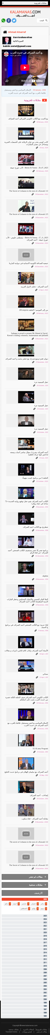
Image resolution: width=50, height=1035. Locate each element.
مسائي (45, 674)
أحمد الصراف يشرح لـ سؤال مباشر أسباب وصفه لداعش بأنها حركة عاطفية (29, 453)
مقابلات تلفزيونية (41, 1029)
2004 (45, 986)
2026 (45, 899)
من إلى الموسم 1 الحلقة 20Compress (33, 310)
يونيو (42, 908)
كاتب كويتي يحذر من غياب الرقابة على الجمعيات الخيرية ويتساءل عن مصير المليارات (26, 143)
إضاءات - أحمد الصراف (39, 795)
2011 (45, 962)
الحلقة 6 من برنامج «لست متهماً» (35, 478)
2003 (45, 989)
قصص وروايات (27, 1032)
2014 (45, 952)
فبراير (33, 904)
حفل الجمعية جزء (41, 382)
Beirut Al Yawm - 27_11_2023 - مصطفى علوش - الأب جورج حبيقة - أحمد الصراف (27, 239)
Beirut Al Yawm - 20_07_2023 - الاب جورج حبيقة (29, 168)
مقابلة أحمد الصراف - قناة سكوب (35, 819)
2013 (45, 956)
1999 (45, 1002)
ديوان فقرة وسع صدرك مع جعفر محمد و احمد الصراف (26, 359)
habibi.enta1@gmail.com (16, 46)
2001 (45, 996)
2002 (45, 992)
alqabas (45, 576)
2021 (45, 929)
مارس (24, 904)
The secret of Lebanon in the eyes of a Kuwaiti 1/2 (29, 842)
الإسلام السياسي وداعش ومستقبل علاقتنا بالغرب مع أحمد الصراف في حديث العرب (28, 724)
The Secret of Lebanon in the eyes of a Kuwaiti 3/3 (28, 865)
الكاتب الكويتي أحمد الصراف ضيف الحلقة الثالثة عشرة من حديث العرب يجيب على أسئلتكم (26, 698)
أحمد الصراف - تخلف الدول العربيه (34, 287)
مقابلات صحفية (14, 1029)
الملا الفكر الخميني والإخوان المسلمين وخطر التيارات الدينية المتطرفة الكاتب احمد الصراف (27, 600)
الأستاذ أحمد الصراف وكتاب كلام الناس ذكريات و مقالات (26, 651)
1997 (45, 1009)
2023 (45, 922)
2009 (45, 969)
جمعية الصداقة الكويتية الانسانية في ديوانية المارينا (28, 263)
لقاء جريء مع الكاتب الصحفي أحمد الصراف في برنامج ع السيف (26, 626)
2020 (45, 932)
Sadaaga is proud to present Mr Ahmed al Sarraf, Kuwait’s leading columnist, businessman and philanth (27, 334)
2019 (45, 936)
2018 (45, 939)
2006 (45, 979)
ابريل (14, 904)
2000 (45, 999)
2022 (45, 926)
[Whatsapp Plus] (3, 20)
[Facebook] (8, 20)
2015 (45, 949)
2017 (45, 942)
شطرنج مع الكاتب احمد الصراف (35, 527)
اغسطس (24, 908)
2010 (45, 966)
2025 (45, 916)
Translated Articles (11, 1032)
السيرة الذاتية (18, 41)
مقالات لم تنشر (42, 1032)
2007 (45, 976)
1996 (45, 1012)
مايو (6, 904)
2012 (45, 959)
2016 (45, 946)
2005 (45, 982)
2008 (45, 972)
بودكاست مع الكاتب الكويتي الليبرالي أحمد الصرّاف (28, 119)
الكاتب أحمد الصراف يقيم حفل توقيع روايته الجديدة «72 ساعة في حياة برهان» (26, 502)
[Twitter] (14, 20)
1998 (45, 1006)
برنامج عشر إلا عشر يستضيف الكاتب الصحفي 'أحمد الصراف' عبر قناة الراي (28, 551)
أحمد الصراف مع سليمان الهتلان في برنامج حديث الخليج (26, 772)
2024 (45, 919)
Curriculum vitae (22, 37)
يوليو (33, 908)
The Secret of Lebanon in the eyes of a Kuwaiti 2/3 (28, 214)
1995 (45, 1016)
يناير (42, 904)
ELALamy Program (40, 749)
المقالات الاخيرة (28, 1029)
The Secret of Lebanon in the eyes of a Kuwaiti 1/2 (28, 191)
